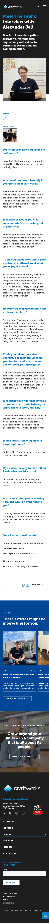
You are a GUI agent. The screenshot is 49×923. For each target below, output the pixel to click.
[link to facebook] (10, 813)
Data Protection (9, 897)
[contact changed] (45, 915)
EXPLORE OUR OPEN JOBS (22, 756)
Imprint (5, 900)
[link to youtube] (23, 813)
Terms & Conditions (10, 893)
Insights (7, 847)
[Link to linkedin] (4, 813)
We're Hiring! (10, 853)
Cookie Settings (9, 903)
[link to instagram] (17, 813)
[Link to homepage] (12, 7)
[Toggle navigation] (44, 6)
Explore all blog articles (17, 699)
